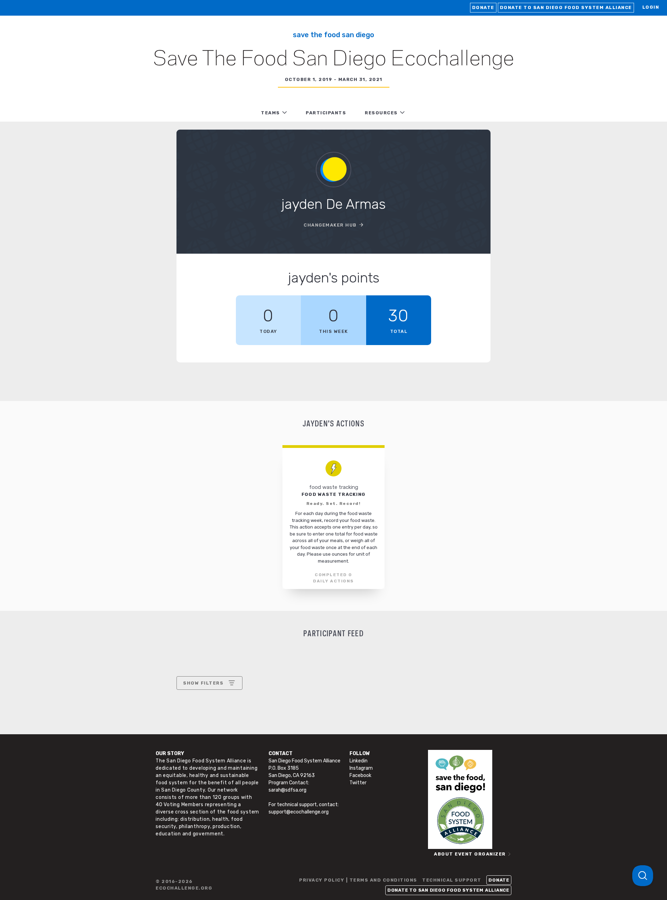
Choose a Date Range (208, 708)
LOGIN (650, 7)
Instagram (361, 768)
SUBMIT (234, 742)
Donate (483, 7)
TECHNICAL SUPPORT (451, 880)
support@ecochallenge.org (299, 812)
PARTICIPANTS (326, 112)
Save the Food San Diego (333, 35)
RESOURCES (381, 112)
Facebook (360, 775)
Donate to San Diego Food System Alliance (566, 7)
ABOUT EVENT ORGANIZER (470, 854)
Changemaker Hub (330, 225)
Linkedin (358, 761)
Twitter (358, 783)
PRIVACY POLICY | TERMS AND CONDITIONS (358, 880)
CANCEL (193, 742)
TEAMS (270, 112)
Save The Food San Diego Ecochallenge (333, 59)
